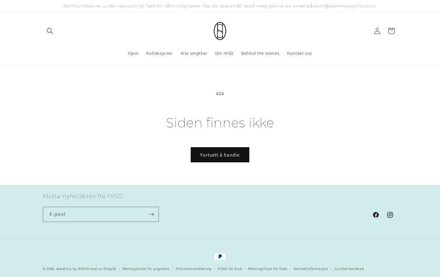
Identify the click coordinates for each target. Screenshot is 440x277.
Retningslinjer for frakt (267, 268)
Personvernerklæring (193, 268)
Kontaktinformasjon (311, 268)
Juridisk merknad (349, 268)
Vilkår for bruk (230, 268)
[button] (50, 31)
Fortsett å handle (220, 155)
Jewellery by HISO (71, 268)
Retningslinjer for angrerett (146, 268)
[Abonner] (151, 214)
